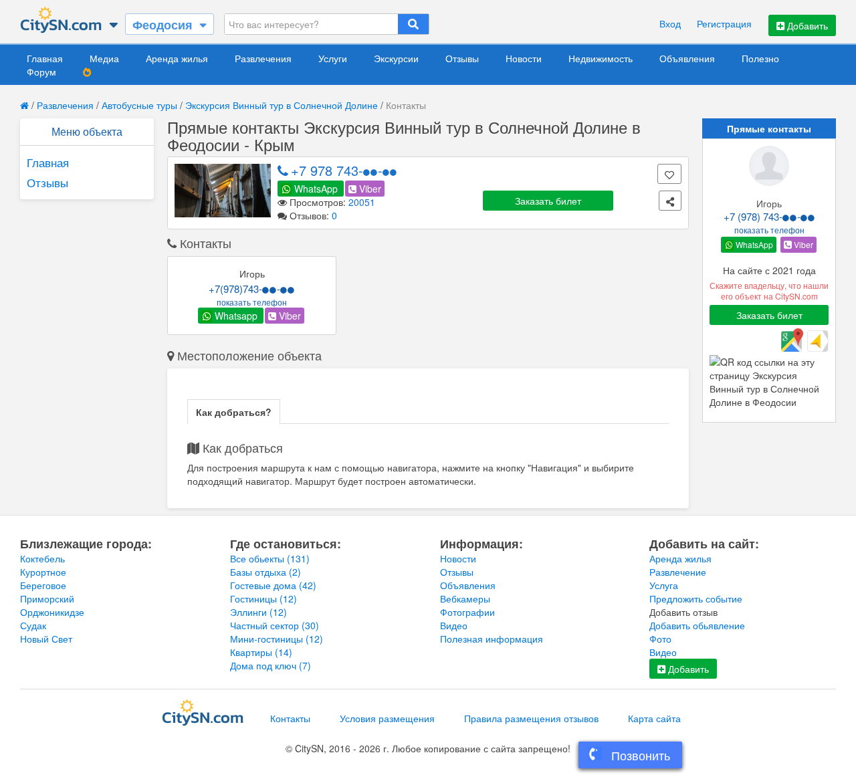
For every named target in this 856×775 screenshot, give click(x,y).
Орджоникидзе (52, 612)
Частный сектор (274, 625)
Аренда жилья (177, 58)
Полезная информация (491, 638)
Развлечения (263, 58)
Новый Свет (46, 638)
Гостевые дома (273, 585)
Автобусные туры (139, 105)
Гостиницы (263, 598)
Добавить (806, 25)
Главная (45, 58)
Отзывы (462, 58)
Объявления (687, 58)
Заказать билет (548, 200)
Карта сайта (654, 718)
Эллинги (258, 612)
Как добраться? (234, 412)
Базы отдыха (265, 571)
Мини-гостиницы (276, 638)
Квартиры (261, 652)
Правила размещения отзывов (531, 718)
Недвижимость (600, 58)
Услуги (332, 58)
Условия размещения (387, 718)
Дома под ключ (270, 665)
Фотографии (467, 612)
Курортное (43, 571)
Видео (453, 625)
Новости (524, 58)
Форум (41, 71)
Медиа (104, 58)
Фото (660, 638)
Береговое (43, 585)
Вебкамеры (465, 598)
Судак (33, 625)
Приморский (47, 598)
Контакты (290, 718)
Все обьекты (270, 558)
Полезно (760, 58)
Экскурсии (396, 58)
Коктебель (42, 558)
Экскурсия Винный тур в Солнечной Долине (281, 105)
